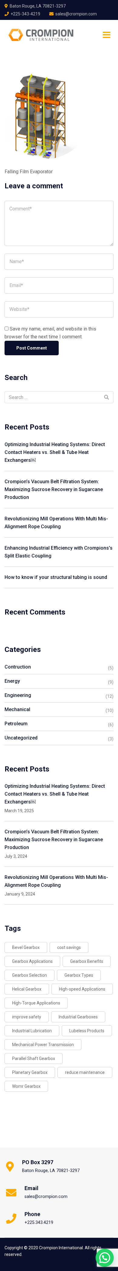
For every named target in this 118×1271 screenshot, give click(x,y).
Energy (12, 681)
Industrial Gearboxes (78, 1016)
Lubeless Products (86, 1030)
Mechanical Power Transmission (43, 1044)
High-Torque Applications (36, 1003)
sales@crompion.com (76, 13)
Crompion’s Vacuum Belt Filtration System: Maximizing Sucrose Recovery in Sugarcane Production (54, 489)
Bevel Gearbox (26, 947)
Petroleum (16, 724)
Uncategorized (21, 738)
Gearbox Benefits (86, 961)
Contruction (18, 667)
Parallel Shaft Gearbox (33, 1058)
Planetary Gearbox (30, 1072)
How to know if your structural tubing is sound (56, 577)
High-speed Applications (82, 989)
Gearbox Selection (29, 975)
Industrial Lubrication (32, 1030)
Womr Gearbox (26, 1086)
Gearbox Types (78, 975)
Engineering (18, 695)
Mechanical (17, 709)
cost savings (69, 947)
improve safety (26, 1016)
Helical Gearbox (26, 989)
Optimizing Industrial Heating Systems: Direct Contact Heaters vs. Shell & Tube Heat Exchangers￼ (55, 452)
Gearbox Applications (32, 961)
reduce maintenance (85, 1072)
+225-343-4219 (25, 13)
